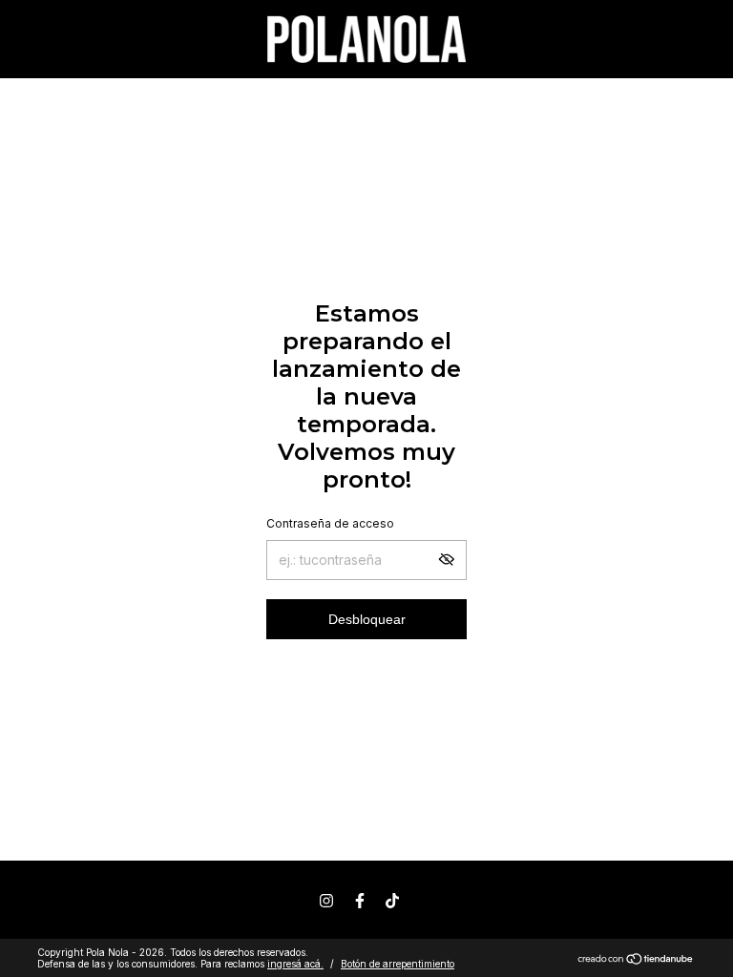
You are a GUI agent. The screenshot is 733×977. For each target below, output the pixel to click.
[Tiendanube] (636, 960)
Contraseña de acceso (330, 523)
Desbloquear (367, 619)
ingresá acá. (295, 963)
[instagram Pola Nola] (326, 900)
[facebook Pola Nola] (359, 900)
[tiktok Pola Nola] (392, 900)
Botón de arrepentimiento (397, 963)
